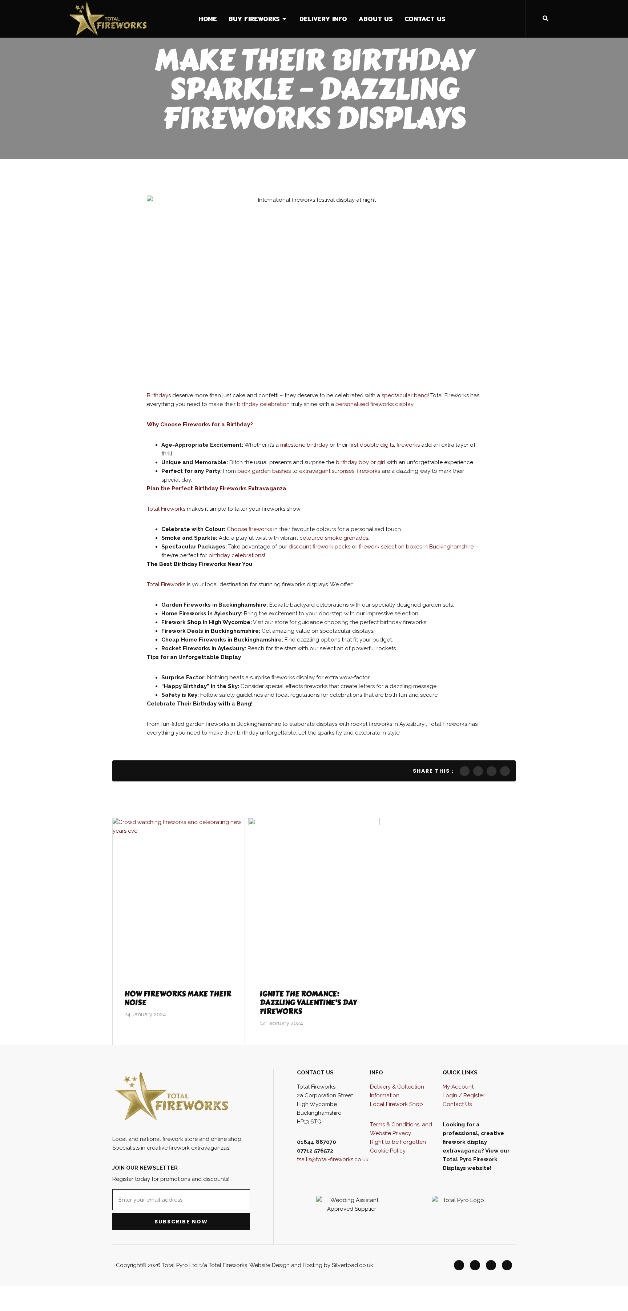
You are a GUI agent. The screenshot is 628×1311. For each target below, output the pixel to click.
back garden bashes (264, 471)
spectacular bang (405, 395)
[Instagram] (491, 1265)
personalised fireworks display (374, 404)
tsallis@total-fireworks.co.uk (333, 1159)
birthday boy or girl (360, 462)
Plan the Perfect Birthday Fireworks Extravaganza (216, 488)
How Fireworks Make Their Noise (177, 998)
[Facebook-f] (459, 1265)
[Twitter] (475, 1265)
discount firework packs (319, 546)
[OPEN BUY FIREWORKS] (285, 19)
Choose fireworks (249, 529)
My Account (458, 1086)
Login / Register (463, 1095)
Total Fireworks (167, 509)
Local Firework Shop (396, 1104)
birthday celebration (264, 404)
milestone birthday (304, 445)
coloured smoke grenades (333, 538)
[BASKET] (602, 18)
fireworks (408, 445)
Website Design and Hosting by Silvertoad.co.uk (311, 1265)
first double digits (371, 445)
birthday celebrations (236, 555)
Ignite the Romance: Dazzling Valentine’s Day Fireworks (308, 1002)
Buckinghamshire (452, 546)
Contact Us (457, 1104)
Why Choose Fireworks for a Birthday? (200, 424)
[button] (545, 18)
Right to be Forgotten (398, 1142)
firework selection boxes (390, 546)
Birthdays (159, 395)
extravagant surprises (326, 471)
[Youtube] (507, 1265)
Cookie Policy (388, 1150)
